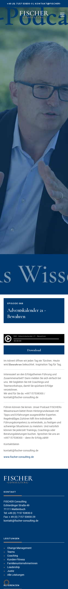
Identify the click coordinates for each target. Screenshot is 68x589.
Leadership (13, 567)
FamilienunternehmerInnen (22, 563)
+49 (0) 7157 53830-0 (20, 3)
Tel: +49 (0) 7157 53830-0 (18, 513)
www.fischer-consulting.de (19, 456)
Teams (11, 551)
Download (34, 350)
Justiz (10, 571)
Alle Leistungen (15, 574)
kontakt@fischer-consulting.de (21, 520)
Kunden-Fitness (16, 559)
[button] (6, 582)
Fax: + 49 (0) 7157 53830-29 (19, 516)
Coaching (12, 555)
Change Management (19, 548)
